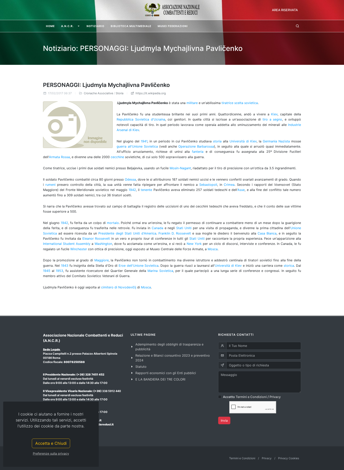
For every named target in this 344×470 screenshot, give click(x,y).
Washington (103, 244)
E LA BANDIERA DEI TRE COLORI (160, 379)
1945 (46, 271)
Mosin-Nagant (180, 168)
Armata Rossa (59, 157)
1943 (64, 266)
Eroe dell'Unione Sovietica (139, 266)
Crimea (229, 185)
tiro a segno (272, 119)
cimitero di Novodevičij (118, 287)
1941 (144, 141)
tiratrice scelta (232, 103)
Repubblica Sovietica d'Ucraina (141, 119)
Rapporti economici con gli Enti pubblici (165, 373)
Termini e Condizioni (251, 397)
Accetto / (252, 397)
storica (289, 266)
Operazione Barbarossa (196, 146)
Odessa (130, 179)
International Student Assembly (66, 244)
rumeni (50, 185)
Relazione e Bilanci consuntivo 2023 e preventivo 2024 (172, 357)
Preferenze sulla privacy (51, 453)
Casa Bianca (267, 233)
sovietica (251, 103)
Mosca (213, 249)
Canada (157, 228)
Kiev (274, 114)
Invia (224, 420)
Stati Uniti (184, 228)
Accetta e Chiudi (51, 443)
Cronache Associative (98, 93)
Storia (119, 93)
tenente (146, 190)
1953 (59, 271)
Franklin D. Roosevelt (174, 233)
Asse (241, 190)
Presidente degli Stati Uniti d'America (127, 233)
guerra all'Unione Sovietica (137, 146)
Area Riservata (285, 10)
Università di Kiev (243, 141)
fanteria (197, 152)
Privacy (275, 397)
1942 (132, 190)
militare (192, 103)
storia (217, 141)
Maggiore (101, 260)
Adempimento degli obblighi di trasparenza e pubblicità (169, 346)
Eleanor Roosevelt (96, 238)
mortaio (113, 223)
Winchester (78, 249)
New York (194, 244)
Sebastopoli (208, 185)
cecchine (117, 157)
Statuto (141, 367)
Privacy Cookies (288, 458)
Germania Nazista (276, 141)
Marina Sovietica (160, 271)
